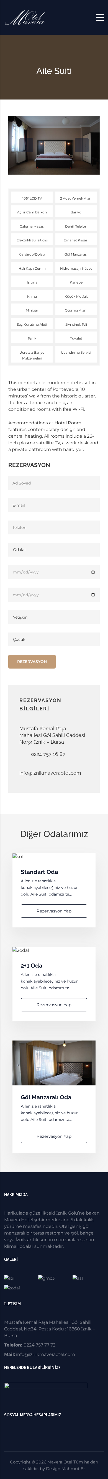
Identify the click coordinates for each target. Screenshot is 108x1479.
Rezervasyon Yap (54, 911)
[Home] (25, 17)
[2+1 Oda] (20, 1287)
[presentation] (26, 145)
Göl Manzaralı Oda (46, 1097)
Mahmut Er (73, 1468)
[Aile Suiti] (88, 1278)
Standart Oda (39, 871)
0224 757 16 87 (48, 754)
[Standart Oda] (20, 1278)
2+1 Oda (31, 965)
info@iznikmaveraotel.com (50, 773)
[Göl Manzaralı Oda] (54, 1278)
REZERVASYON (32, 661)
